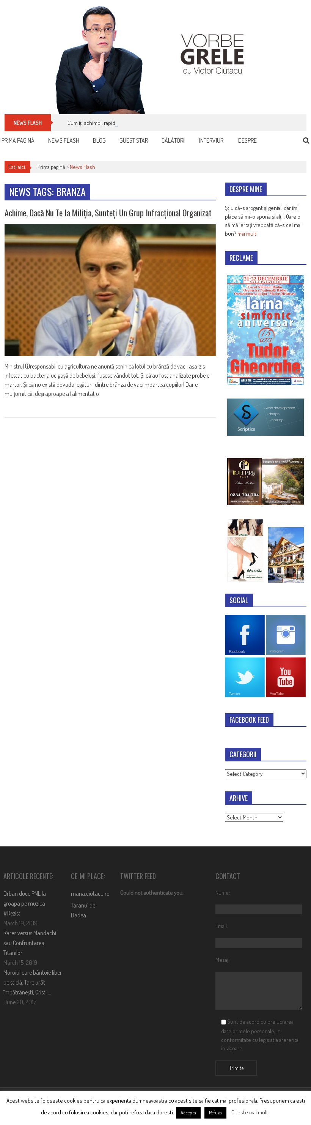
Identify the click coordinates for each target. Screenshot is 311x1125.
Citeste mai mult (249, 1112)
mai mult (246, 233)
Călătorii (173, 140)
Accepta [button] (188, 1112)
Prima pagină (18, 140)
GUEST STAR (133, 140)
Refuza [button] (215, 1112)
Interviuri (212, 140)
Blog (99, 140)
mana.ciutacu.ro (90, 893)
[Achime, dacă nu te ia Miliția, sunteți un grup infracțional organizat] (110, 290)
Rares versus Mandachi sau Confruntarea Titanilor (29, 942)
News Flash (63, 140)
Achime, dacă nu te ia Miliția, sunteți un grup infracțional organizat (108, 212)
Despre (247, 140)
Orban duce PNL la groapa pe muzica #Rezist (24, 903)
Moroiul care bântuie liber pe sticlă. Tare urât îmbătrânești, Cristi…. (32, 982)
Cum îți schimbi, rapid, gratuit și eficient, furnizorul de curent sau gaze (146, 122)
